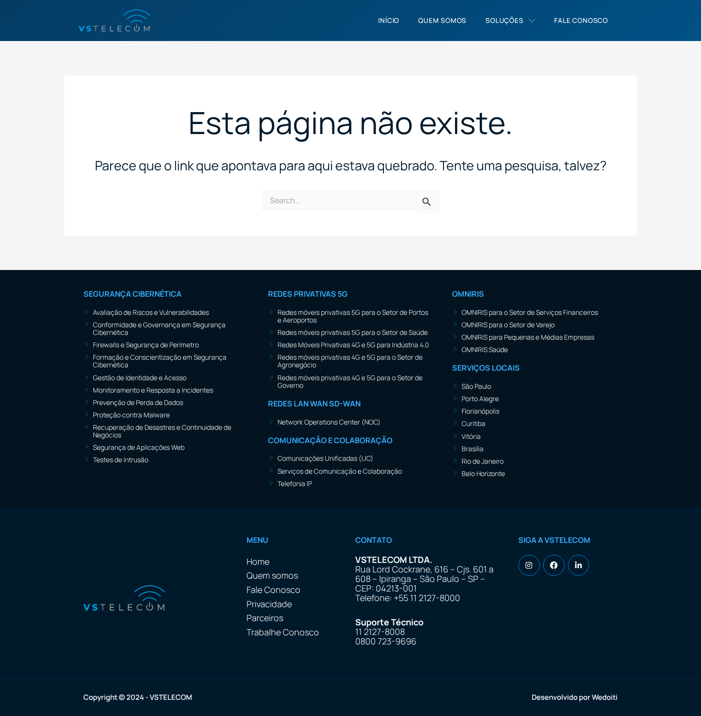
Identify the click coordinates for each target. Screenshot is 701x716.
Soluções (504, 20)
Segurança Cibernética (132, 294)
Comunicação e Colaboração (330, 440)
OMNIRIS (468, 294)
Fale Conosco (581, 20)
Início (388, 20)
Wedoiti (605, 697)
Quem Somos (442, 20)
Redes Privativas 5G (308, 294)
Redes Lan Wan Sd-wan (314, 403)
